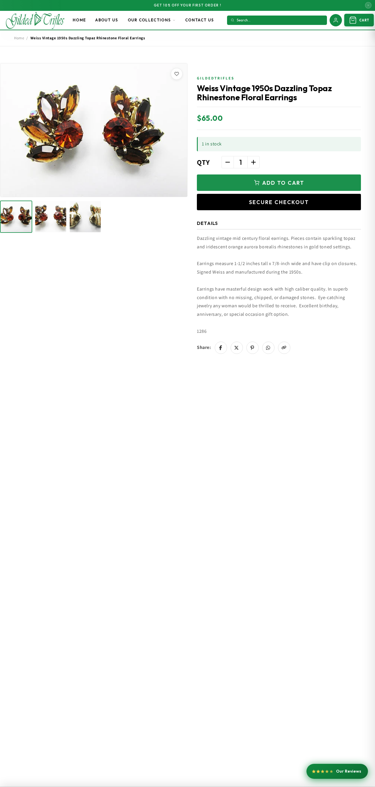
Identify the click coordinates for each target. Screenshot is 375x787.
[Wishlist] (177, 74)
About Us (106, 20)
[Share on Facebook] (221, 348)
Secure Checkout (279, 202)
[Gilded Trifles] (35, 20)
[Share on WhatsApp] (268, 348)
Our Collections (149, 20)
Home (79, 20)
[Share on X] (237, 348)
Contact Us (199, 20)
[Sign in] (336, 20)
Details (207, 223)
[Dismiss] (368, 5)
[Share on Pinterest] (252, 348)
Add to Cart (283, 182)
